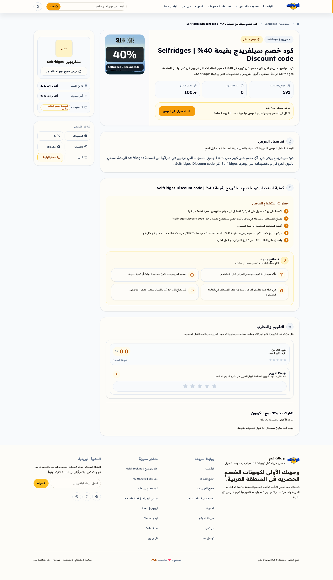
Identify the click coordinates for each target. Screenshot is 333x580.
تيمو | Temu (151, 518)
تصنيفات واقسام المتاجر (200, 498)
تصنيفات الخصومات (219, 6)
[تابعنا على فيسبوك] (96, 496)
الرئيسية (268, 6)
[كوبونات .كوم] (287, 6)
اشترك (41, 483)
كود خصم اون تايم (148, 488)
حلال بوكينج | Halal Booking (142, 468)
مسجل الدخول (265, 428)
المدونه (199, 6)
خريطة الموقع (206, 518)
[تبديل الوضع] (38, 6)
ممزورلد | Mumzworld (145, 478)
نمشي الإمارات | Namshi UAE (141, 498)
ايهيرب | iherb (150, 508)
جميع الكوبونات (206, 488)
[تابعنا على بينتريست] (86, 496)
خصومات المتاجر (249, 6)
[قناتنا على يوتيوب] (76, 496)
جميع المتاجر (207, 478)
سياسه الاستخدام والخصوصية (77, 559)
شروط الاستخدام (42, 559)
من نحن (186, 6)
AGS (154, 559)
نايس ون (153, 538)
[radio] (214, 386)
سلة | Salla (152, 528)
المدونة (210, 508)
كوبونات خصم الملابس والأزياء (57, 107)
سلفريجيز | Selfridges (277, 23)
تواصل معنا (170, 6)
